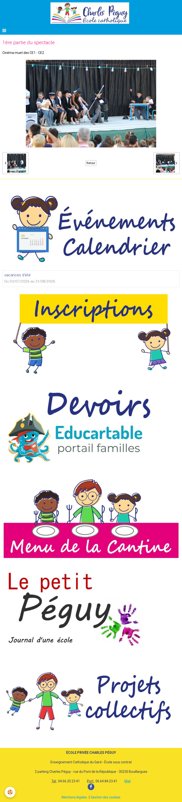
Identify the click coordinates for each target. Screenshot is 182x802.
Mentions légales (74, 797)
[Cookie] (10, 792)
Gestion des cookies (105, 797)
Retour (90, 163)
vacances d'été (17, 275)
